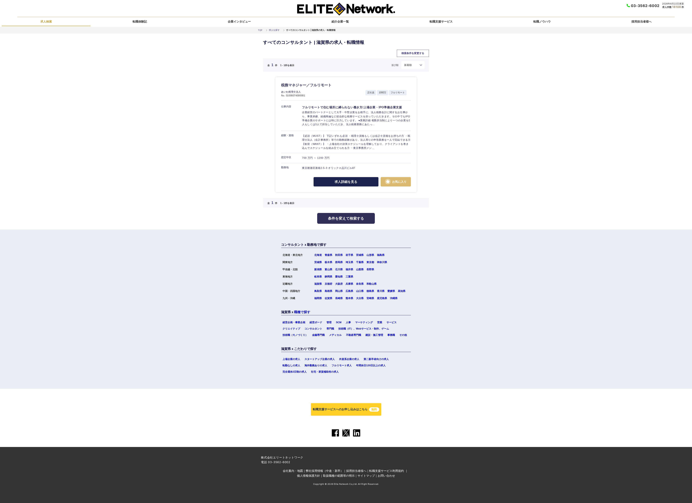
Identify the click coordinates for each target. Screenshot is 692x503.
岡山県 (339, 291)
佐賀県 (328, 298)
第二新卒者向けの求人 (376, 359)
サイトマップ (366, 475)
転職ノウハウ (542, 21)
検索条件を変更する (413, 53)
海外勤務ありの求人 (316, 365)
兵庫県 (349, 283)
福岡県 (318, 298)
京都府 (328, 283)
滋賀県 (318, 283)
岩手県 (349, 254)
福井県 (349, 269)
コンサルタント (313, 328)
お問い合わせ (386, 475)
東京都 (370, 262)
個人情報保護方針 (308, 475)
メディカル (335, 334)
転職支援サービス (441, 21)
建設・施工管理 (374, 334)
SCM (338, 322)
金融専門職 (318, 334)
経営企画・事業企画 (294, 322)
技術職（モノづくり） (295, 334)
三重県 (349, 276)
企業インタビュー (239, 21)
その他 (403, 334)
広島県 (349, 291)
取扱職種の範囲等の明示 (339, 475)
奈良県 (360, 283)
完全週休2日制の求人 (295, 371)
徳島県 (370, 291)
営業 (379, 322)
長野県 (370, 269)
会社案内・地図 (293, 471)
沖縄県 (394, 298)
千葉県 (360, 262)
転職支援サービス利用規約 (386, 471)
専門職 (330, 328)
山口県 (360, 291)
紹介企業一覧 (340, 21)
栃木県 (328, 262)
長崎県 (339, 298)
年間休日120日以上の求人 (371, 365)
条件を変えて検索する (346, 218)
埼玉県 (349, 262)
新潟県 (318, 269)
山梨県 (360, 269)
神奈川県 (382, 262)
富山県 (328, 269)
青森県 (328, 254)
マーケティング (364, 322)
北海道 (318, 254)
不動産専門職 (353, 334)
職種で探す (302, 312)
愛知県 (339, 276)
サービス (392, 322)
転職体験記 (140, 21)
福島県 (381, 254)
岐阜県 (318, 276)
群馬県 (339, 262)
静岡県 (328, 276)
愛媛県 (391, 291)
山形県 (370, 254)
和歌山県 (372, 283)
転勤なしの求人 (291, 365)
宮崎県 (370, 298)
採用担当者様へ (641, 21)
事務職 (391, 334)
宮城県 (360, 254)
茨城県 (318, 262)
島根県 (328, 291)
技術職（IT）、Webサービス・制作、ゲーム (363, 328)
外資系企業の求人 (349, 359)
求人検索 (46, 21)
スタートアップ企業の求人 (320, 359)
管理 (329, 322)
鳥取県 (318, 291)
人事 (348, 322)
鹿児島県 (382, 298)
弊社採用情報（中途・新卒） (324, 471)
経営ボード (316, 322)
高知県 (362, 228)
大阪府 (339, 283)
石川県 (339, 269)
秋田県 (339, 254)
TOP (260, 30)
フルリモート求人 (342, 365)
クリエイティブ (291, 328)
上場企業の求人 (291, 359)
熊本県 (349, 298)
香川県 (381, 291)
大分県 (360, 298)
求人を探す (274, 30)
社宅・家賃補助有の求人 (325, 371)
